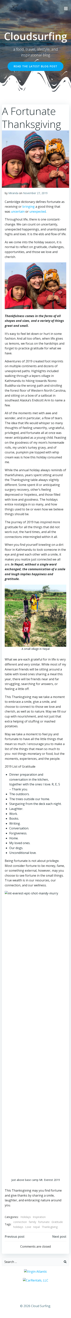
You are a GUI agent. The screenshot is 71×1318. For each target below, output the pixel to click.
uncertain (18, 211)
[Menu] (66, 8)
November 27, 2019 (35, 193)
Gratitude (57, 1222)
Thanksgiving (50, 1227)
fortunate (44, 1222)
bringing (28, 206)
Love (28, 1227)
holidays (18, 1227)
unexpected (37, 211)
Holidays (25, 1217)
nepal (36, 1227)
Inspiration (39, 1217)
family (32, 1222)
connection (20, 1222)
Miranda (13, 193)
